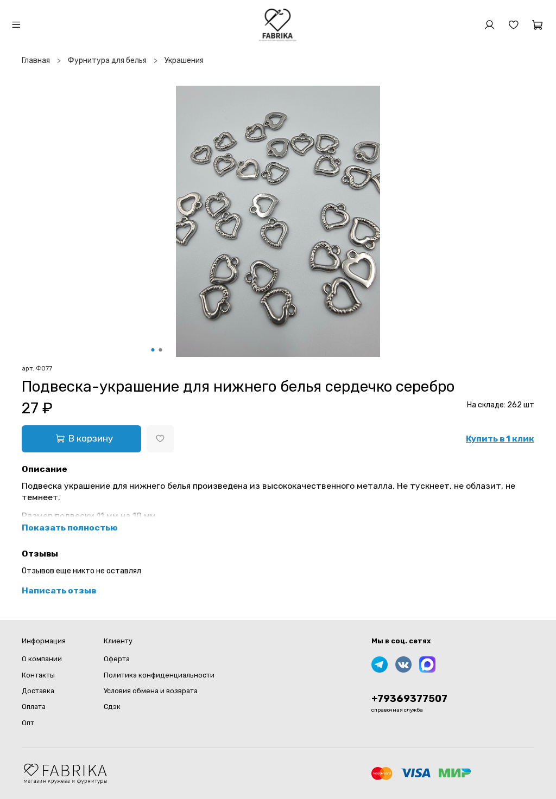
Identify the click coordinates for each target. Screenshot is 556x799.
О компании (42, 659)
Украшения (184, 60)
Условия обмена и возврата (151, 691)
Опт (28, 723)
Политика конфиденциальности (159, 675)
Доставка (38, 691)
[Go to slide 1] (153, 349)
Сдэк (112, 706)
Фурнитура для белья (107, 60)
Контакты (38, 675)
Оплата (34, 706)
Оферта (117, 659)
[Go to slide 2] (160, 349)
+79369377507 (409, 699)
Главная (36, 60)
